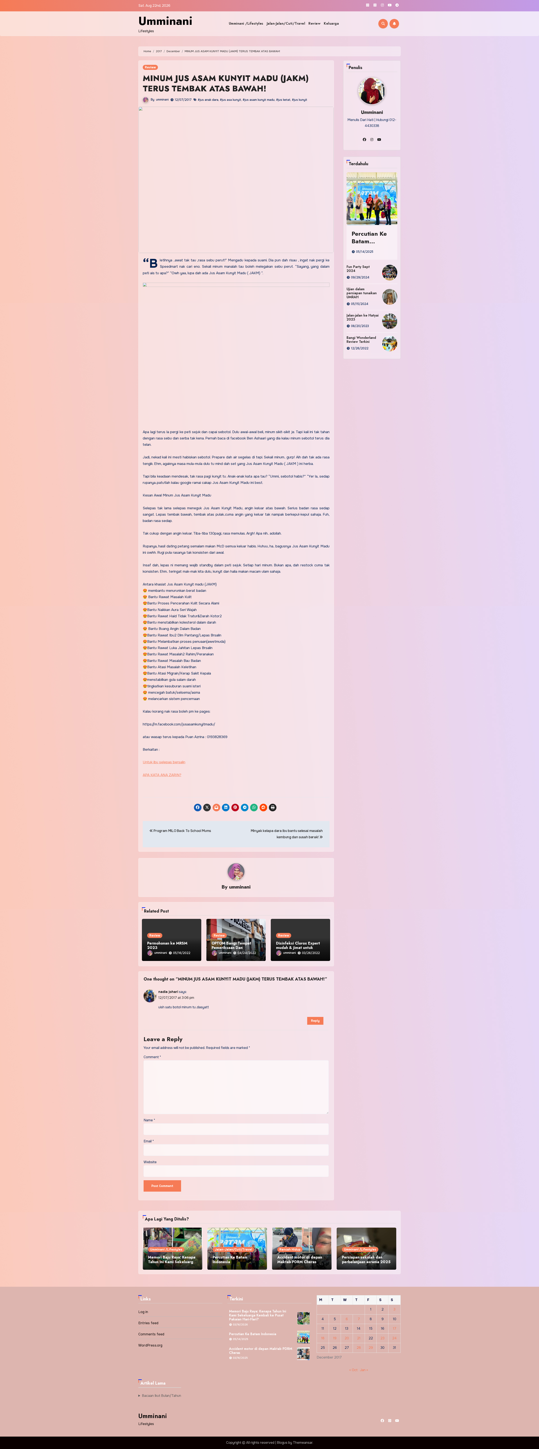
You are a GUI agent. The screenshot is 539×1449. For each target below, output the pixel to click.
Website (150, 1162)
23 (382, 1338)
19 (334, 1338)
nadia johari (168, 992)
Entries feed (148, 1323)
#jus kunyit (299, 100)
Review (314, 23)
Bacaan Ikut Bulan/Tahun (161, 1395)
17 (394, 1328)
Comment (152, 1057)
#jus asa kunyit (230, 100)
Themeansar (302, 1442)
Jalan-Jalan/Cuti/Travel (286, 23)
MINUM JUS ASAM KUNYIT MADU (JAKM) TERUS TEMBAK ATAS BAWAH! (226, 83)
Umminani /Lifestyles (246, 23)
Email (149, 1141)
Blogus (282, 1442)
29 (370, 1347)
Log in (143, 1312)
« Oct (353, 1370)
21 (358, 1338)
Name (149, 1120)
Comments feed (151, 1334)
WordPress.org (150, 1345)
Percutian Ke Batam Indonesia (369, 241)
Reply (315, 1021)
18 (322, 1338)
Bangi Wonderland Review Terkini (361, 339)
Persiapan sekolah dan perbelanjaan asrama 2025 (366, 1260)
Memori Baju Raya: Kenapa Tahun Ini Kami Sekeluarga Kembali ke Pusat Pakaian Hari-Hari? (171, 1264)
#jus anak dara (208, 100)
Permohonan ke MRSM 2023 (167, 946)
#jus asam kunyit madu (259, 100)
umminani (162, 99)
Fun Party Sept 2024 (358, 268)
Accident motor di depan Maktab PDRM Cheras (299, 1260)
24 (394, 1338)
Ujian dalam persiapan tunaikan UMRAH (362, 293)
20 (346, 1338)
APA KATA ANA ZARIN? (162, 775)
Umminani (165, 20)
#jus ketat (283, 100)
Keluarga (331, 23)
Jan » (364, 1370)
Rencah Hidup (289, 1249)
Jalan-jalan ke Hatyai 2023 (363, 317)
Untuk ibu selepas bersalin (164, 762)
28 (358, 1347)
